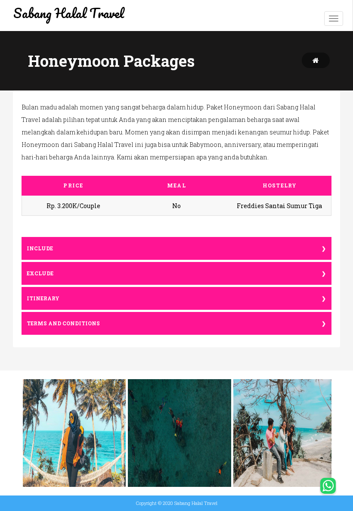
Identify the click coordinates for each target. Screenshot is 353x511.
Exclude (40, 273)
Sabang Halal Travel (68, 13)
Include (40, 248)
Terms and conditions (63, 323)
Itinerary (43, 298)
